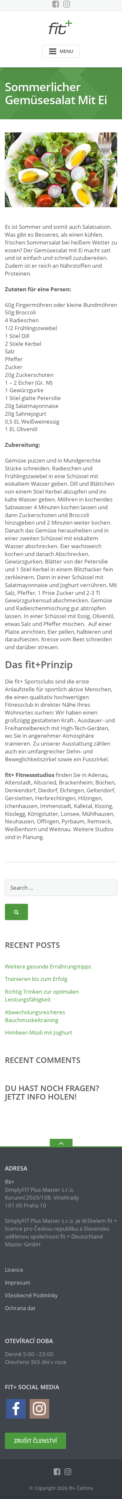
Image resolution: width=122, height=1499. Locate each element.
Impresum (17, 1282)
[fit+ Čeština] (61, 26)
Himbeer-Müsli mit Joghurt (38, 1032)
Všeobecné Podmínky (31, 1295)
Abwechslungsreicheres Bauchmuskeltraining (35, 1016)
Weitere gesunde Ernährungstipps (48, 966)
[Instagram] (66, 4)
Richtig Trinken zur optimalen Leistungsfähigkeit (42, 995)
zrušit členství (35, 1440)
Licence (14, 1269)
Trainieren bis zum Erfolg (36, 979)
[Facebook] (55, 4)
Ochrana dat (20, 1308)
